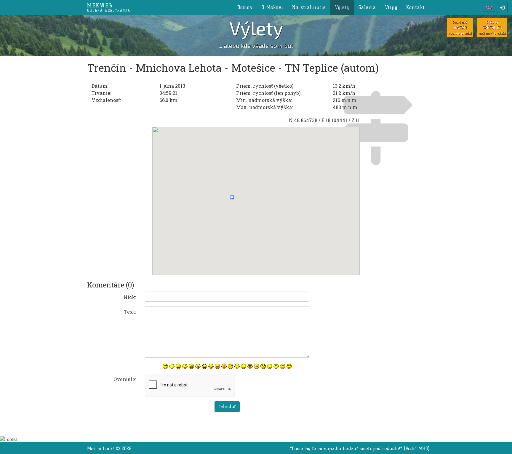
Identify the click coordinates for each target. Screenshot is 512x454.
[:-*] (269, 366)
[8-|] (276, 366)
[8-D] (204, 366)
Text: (130, 311)
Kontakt (415, 7)
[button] (232, 197)
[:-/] (237, 366)
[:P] (211, 366)
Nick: (130, 297)
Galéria (367, 7)
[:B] (198, 366)
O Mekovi (272, 7)
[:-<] (224, 366)
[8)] (289, 366)
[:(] (243, 366)
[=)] (185, 366)
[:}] (165, 366)
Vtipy (391, 7)
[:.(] (250, 366)
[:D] (178, 366)
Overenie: (124, 379)
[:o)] (191, 366)
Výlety (342, 7)
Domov (245, 7)
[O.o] (256, 366)
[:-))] (217, 366)
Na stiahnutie (309, 7)
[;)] (230, 366)
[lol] (172, 366)
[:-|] (282, 366)
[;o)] (263, 366)
